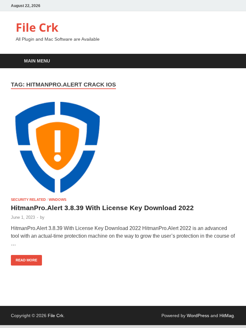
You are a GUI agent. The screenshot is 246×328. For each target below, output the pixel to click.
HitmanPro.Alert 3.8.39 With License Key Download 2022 (102, 207)
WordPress (198, 315)
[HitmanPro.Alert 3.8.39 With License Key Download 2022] (123, 147)
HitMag (226, 315)
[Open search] (229, 61)
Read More (24, 258)
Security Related (28, 199)
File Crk (37, 27)
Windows (57, 199)
